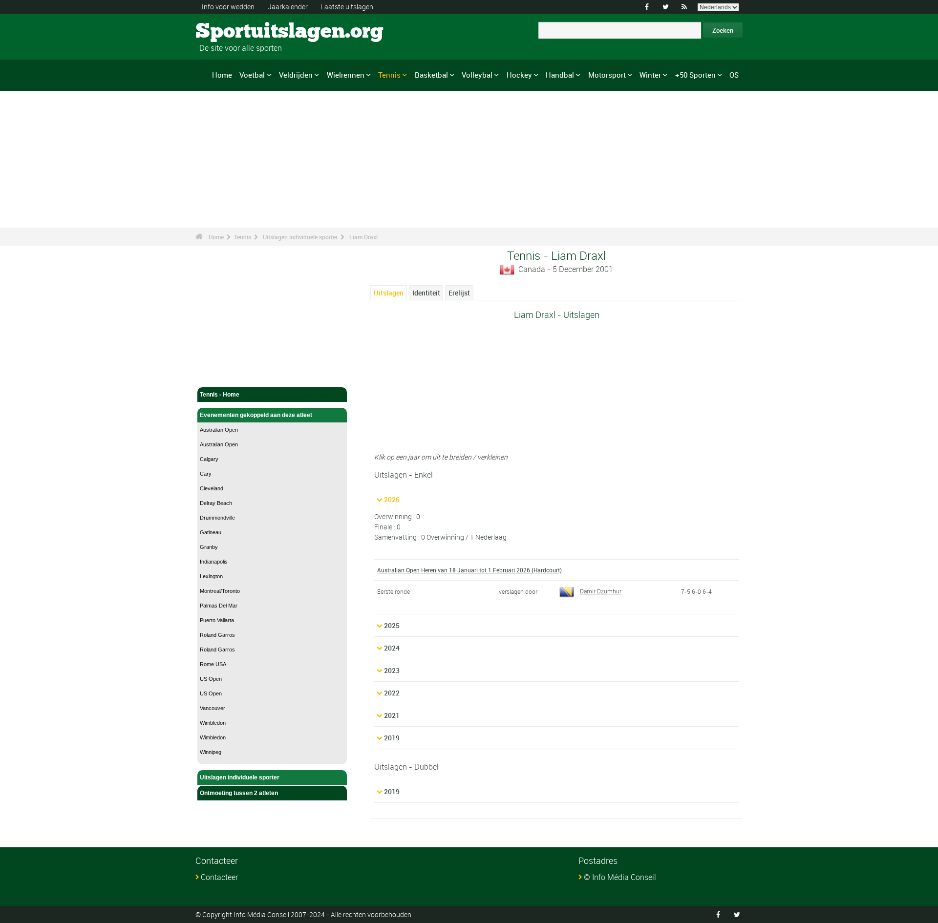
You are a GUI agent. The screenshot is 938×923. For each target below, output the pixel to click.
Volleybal (477, 75)
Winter (650, 75)
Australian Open (219, 430)
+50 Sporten (695, 75)
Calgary (209, 459)
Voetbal (252, 75)
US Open (211, 679)
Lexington (211, 576)
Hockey (519, 75)
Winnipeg (210, 752)
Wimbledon (213, 723)
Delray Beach (216, 503)
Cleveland (211, 488)
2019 (392, 737)
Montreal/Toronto (220, 591)
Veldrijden (296, 75)
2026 (392, 499)
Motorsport (607, 75)
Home (222, 75)
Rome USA (213, 664)
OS (734, 75)
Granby (209, 547)
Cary (206, 474)
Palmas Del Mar (218, 605)
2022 (392, 692)
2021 (392, 715)
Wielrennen (345, 75)
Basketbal (431, 75)
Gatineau (210, 532)
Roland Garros (217, 635)
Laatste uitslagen (346, 6)
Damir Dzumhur (600, 591)
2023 (392, 670)
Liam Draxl (363, 237)
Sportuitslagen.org (232, 31)
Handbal (560, 75)
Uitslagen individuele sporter (300, 237)
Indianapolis (214, 562)
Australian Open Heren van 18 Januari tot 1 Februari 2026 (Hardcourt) (469, 570)
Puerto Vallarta (217, 620)
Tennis (389, 75)
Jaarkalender (288, 6)
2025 (392, 625)
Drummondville (217, 518)
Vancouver (212, 708)
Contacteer (219, 877)
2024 (392, 647)
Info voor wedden (228, 6)
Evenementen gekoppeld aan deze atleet (256, 415)
